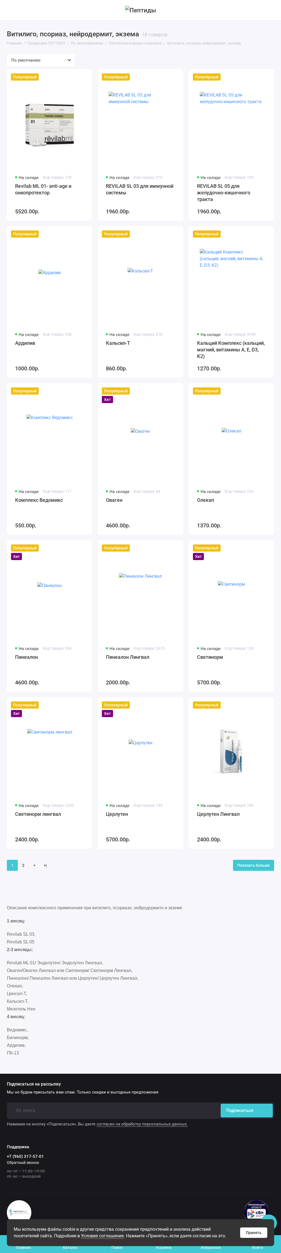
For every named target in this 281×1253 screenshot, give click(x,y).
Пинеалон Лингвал (127, 657)
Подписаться (239, 1110)
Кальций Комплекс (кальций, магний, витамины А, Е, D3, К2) (231, 349)
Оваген (114, 500)
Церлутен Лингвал (218, 814)
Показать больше (253, 865)
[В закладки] (84, 77)
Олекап (205, 500)
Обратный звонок (23, 1162)
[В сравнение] (74, 77)
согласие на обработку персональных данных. (142, 1124)
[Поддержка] (270, 10)
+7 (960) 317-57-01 (25, 1156)
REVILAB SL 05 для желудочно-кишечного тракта (223, 192)
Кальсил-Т (118, 343)
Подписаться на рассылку (34, 1084)
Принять (254, 1232)
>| (45, 865)
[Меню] (10, 10)
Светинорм (210, 657)
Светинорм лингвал (38, 814)
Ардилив (25, 343)
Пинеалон (26, 657)
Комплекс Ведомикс (39, 500)
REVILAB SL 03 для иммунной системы (139, 189)
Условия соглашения (102, 1235)
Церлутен (117, 814)
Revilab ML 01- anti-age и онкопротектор (43, 189)
